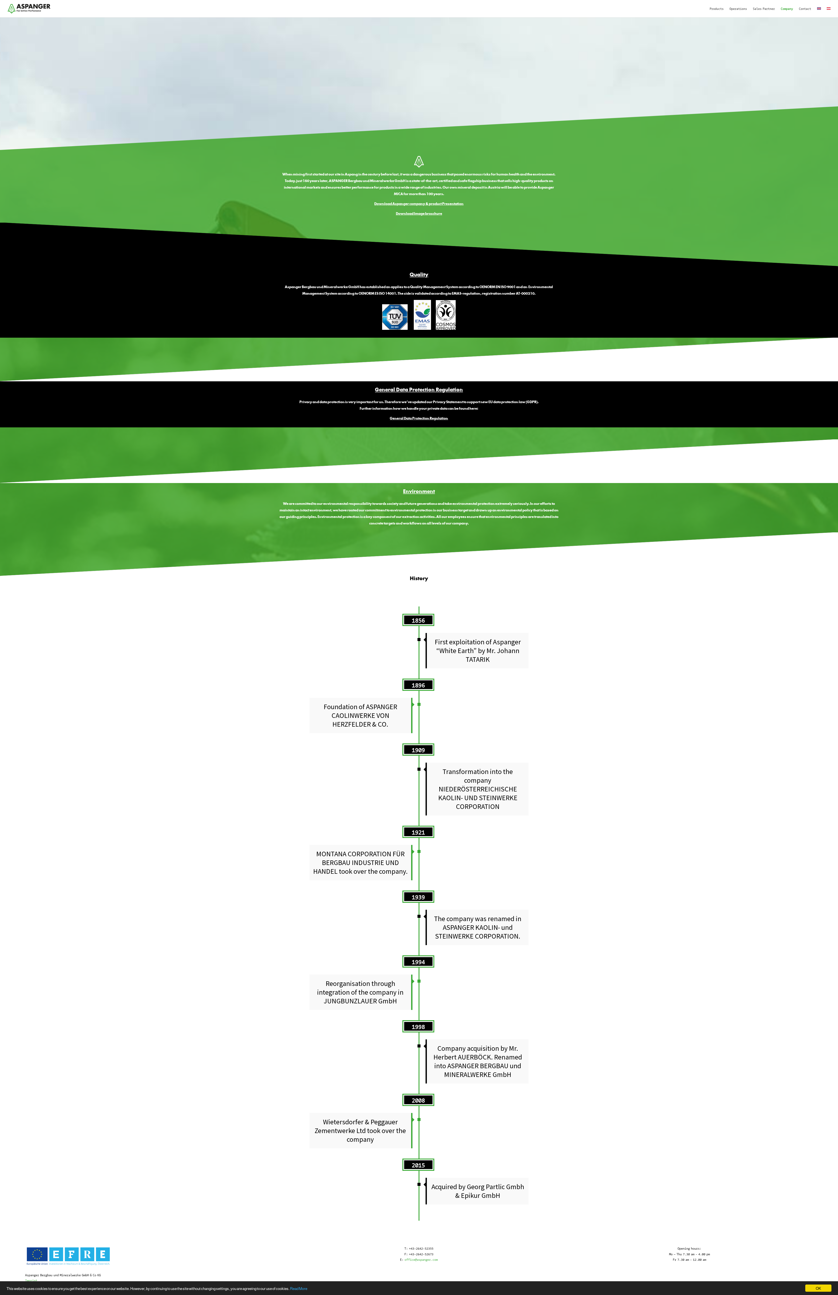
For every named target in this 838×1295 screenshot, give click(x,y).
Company (787, 9)
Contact (805, 9)
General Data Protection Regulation (419, 418)
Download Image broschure (419, 213)
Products (717, 9)
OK (818, 1288)
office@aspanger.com (421, 1259)
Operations (738, 9)
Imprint (31, 1280)
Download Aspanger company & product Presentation (419, 203)
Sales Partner (764, 9)
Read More (298, 1288)
